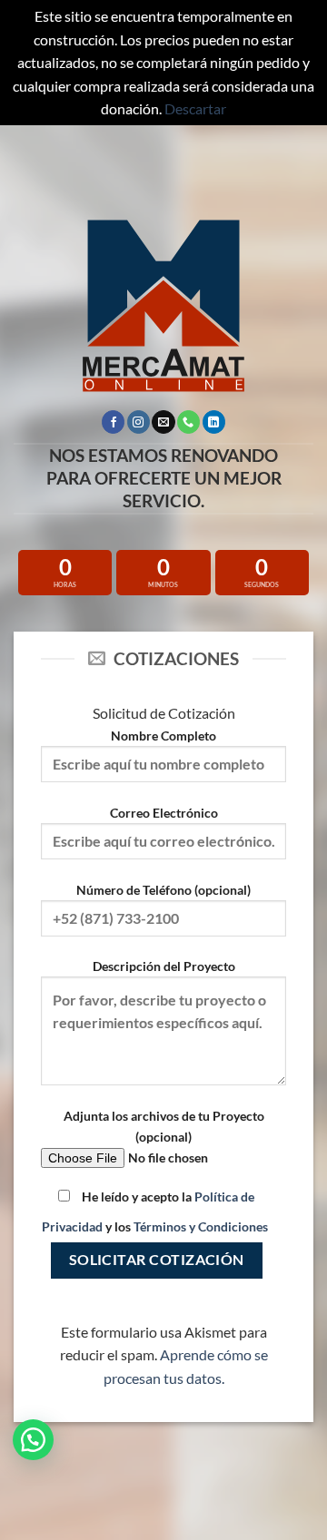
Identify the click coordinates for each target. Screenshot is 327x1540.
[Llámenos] (188, 422)
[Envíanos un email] (163, 422)
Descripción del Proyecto (164, 966)
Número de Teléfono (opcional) (163, 890)
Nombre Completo (163, 735)
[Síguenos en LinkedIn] (214, 422)
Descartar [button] (195, 108)
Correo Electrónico (164, 812)
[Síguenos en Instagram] (138, 422)
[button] (33, 1439)
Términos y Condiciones (201, 1226)
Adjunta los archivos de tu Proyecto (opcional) (164, 1126)
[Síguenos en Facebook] (113, 422)
